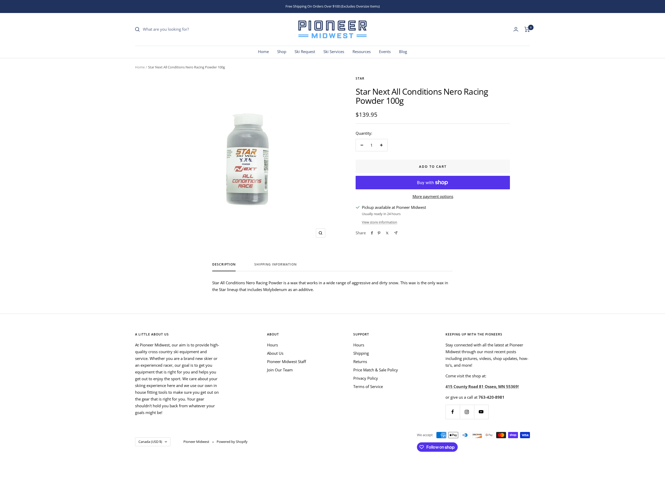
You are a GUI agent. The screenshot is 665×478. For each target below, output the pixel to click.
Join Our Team (280, 369)
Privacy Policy (365, 378)
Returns (360, 361)
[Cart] (527, 29)
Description (224, 265)
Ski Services (333, 51)
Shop (281, 51)
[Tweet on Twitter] (387, 233)
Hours (272, 344)
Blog (403, 51)
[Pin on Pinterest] (379, 233)
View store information (379, 222)
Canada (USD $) (150, 441)
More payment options (433, 196)
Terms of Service (368, 386)
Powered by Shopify (232, 441)
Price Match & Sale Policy (375, 369)
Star (360, 78)
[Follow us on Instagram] (467, 412)
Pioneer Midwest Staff (286, 361)
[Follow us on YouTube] (481, 412)
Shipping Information (275, 265)
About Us (275, 353)
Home (263, 51)
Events (385, 51)
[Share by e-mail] (395, 233)
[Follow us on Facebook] (452, 412)
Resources (362, 51)
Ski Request (305, 51)
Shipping (361, 353)
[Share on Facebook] (372, 233)
